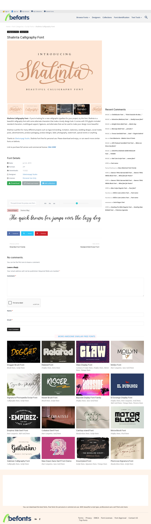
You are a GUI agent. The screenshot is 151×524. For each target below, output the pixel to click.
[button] (146, 18)
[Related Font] (58, 352)
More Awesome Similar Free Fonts (76, 336)
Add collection (49, 183)
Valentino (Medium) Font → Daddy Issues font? (127, 119)
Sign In (6, 11)
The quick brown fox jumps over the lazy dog (55, 218)
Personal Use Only (29, 178)
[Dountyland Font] (92, 448)
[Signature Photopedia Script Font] (23, 385)
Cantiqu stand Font (85, 430)
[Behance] (36, 519)
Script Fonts (29, 26)
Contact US (133, 518)
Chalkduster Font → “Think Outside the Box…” (127, 115)
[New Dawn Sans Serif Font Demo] (58, 448)
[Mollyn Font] (127, 352)
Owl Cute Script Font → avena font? (123, 158)
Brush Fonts (11, 368)
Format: (12, 167)
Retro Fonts (56, 368)
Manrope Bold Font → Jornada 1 (122, 129)
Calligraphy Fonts (13, 32)
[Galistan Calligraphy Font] (23, 448)
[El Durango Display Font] (127, 385)
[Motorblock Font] (127, 417)
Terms (80, 518)
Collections (107, 17)
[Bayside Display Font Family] (92, 385)
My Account (25, 11)
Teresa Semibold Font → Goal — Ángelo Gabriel (127, 134)
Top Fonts (83, 520)
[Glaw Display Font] (92, 352)
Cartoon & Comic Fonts (84, 368)
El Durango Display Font (121, 397)
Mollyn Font (116, 365)
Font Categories (18, 26)
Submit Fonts (50, 11)
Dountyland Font (83, 461)
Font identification (121, 17)
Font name (114, 163)
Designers (96, 17)
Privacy (89, 518)
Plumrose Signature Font (122, 461)
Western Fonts (138, 403)
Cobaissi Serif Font (50, 430)
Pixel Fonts (125, 433)
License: (12, 178)
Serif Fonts (136, 401)
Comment (11, 276)
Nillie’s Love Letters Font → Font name (125, 193)
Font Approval (120, 518)
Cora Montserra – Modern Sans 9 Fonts (122, 138)
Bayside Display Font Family (88, 397)
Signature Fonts (91, 464)
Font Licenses (106, 518)
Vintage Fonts (85, 370)
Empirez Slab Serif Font (17, 430)
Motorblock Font (118, 430)
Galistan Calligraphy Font (18, 461)
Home (8, 26)
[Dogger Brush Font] (23, 352)
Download (15, 183)
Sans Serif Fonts (128, 368)
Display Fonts (46, 368)
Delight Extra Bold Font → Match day (124, 124)
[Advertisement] (121, 67)
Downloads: (13, 170)
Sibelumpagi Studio (22, 138)
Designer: (12, 174)
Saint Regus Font (119, 202)
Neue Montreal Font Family (127, 168)
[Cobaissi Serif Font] (58, 417)
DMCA (96, 518)
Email (10, 320)
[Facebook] (39, 519)
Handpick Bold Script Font (89, 247)
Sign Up (14, 11)
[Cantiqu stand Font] (92, 417)
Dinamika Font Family (17, 247)
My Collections (37, 11)
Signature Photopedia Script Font (22, 397)
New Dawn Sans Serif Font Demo (57, 461)
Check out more (32, 183)
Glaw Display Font (84, 365)
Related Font (47, 365)
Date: (11, 163)
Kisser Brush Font (49, 397)
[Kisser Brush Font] (58, 385)
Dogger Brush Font (15, 365)
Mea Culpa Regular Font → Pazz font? (123, 188)
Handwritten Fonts (82, 433)
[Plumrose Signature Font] (127, 448)
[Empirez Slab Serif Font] (23, 417)
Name (10, 311)
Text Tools (136, 17)
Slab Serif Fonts (116, 403)
